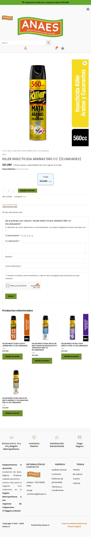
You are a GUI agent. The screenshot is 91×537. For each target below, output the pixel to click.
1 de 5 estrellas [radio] (22, 236)
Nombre (9, 257)
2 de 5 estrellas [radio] (25, 236)
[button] (88, 9)
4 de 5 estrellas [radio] (30, 236)
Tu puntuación (13, 235)
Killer (9, 151)
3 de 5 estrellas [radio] (27, 236)
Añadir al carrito (27, 190)
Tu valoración (12, 241)
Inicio (4, 151)
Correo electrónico (13, 266)
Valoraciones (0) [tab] (9, 207)
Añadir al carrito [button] (12, 356)
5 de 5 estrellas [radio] (32, 236)
